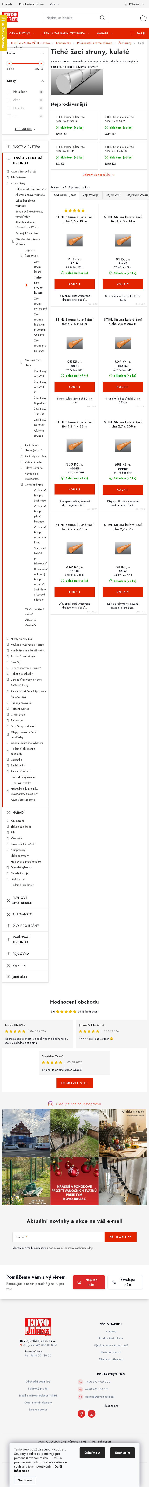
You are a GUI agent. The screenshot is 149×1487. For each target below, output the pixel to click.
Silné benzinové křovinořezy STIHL (27, 224)
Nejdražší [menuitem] (113, 195)
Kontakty (7, 4)
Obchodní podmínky (38, 1381)
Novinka (27, 108)
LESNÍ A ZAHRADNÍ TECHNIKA (27, 160)
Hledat (102, 18)
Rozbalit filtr (23, 129)
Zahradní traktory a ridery (26, 680)
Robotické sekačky (22, 674)
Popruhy (30, 250)
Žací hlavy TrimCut (40, 411)
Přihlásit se (120, 1237)
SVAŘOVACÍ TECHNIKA (21, 940)
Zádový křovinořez (27, 233)
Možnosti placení (111, 1352)
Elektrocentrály (20, 856)
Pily (13, 832)
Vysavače (16, 838)
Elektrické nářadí (21, 827)
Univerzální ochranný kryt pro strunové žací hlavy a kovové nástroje (41, 584)
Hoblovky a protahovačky (26, 862)
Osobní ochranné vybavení (27, 743)
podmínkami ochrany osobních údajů (71, 1248)
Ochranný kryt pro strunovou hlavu (40, 534)
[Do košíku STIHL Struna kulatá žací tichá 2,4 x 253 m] (123, 387)
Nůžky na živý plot (22, 639)
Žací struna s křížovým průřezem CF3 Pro (40, 325)
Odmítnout (92, 1452)
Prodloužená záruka (31, 4)
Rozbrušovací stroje (23, 656)
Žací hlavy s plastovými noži (34, 447)
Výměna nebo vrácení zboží (111, 1345)
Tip (27, 116)
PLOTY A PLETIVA (26, 147)
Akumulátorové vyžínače (30, 195)
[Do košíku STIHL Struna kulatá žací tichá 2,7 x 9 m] (123, 592)
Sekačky (16, 662)
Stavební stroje (20, 873)
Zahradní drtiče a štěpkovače (28, 691)
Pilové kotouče (34, 468)
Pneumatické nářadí (23, 844)
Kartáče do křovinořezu (32, 476)
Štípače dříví (18, 697)
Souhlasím (122, 1452)
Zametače (17, 720)
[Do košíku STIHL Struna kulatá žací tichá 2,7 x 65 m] (75, 592)
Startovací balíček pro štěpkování (40, 555)
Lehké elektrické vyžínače (31, 189)
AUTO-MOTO (22, 914)
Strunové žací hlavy (33, 362)
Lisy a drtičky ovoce (23, 777)
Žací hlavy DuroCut (40, 422)
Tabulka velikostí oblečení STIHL (38, 1395)
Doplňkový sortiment (23, 726)
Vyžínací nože (33, 462)
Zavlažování (18, 765)
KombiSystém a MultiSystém (27, 650)
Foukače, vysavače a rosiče (27, 645)
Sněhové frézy (19, 685)
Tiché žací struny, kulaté (38, 285)
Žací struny (31, 256)
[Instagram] (91, 1414)
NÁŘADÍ (18, 812)
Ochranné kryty (34, 485)
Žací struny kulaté (37, 267)
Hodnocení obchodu (74, 1002)
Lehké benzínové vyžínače (26, 203)
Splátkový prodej (38, 1388)
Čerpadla (16, 760)
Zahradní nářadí (20, 771)
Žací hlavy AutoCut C (40, 387)
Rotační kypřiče (20, 709)
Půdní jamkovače (21, 703)
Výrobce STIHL (77, 1441)
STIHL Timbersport (99, 1441)
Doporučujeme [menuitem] (65, 195)
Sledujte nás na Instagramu (78, 1104)
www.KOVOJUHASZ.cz (52, 1441)
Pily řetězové (19, 177)
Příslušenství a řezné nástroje (28, 241)
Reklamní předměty (22, 885)
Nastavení (25, 1480)
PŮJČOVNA (20, 954)
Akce (27, 100)
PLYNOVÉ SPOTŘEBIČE (22, 900)
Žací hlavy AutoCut (40, 373)
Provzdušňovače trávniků (26, 668)
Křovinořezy (18, 183)
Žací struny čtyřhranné (40, 304)
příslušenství (18, 879)
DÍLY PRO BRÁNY (25, 926)
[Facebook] (81, 1414)
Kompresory (18, 850)
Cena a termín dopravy (38, 1402)
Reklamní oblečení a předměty (23, 751)
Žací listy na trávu (35, 456)
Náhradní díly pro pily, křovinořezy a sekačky (24, 791)
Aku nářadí (17, 821)
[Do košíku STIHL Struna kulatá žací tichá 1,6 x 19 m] (75, 284)
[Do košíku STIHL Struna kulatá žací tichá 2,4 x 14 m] (75, 387)
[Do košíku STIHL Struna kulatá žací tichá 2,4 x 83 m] (75, 489)
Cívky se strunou (39, 433)
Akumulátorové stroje (23, 171)
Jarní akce (20, 976)
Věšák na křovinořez (31, 622)
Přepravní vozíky (21, 783)
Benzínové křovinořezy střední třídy (29, 214)
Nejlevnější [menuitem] (91, 195)
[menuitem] (20, 33)
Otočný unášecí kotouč (34, 611)
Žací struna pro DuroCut (40, 346)
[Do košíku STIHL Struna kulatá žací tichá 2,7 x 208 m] (123, 490)
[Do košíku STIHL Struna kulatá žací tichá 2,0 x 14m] (123, 284)
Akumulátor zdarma (23, 800)
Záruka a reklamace (111, 1359)
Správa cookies (38, 1409)
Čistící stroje (18, 715)
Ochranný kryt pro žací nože (40, 495)
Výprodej (19, 965)
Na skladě (27, 92)
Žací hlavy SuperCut (40, 400)
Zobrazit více (75, 1083)
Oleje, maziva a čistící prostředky (24, 734)
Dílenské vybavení (21, 867)
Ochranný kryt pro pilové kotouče (40, 513)
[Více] (138, 33)
